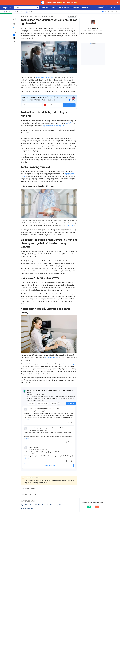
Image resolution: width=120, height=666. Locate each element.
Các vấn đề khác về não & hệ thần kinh (44, 16)
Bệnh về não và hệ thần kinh (27, 16)
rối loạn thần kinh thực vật (45, 77)
